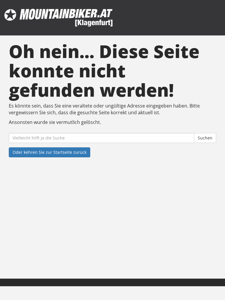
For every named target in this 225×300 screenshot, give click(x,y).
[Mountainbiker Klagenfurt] (58, 18)
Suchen (205, 138)
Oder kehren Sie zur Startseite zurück (49, 152)
